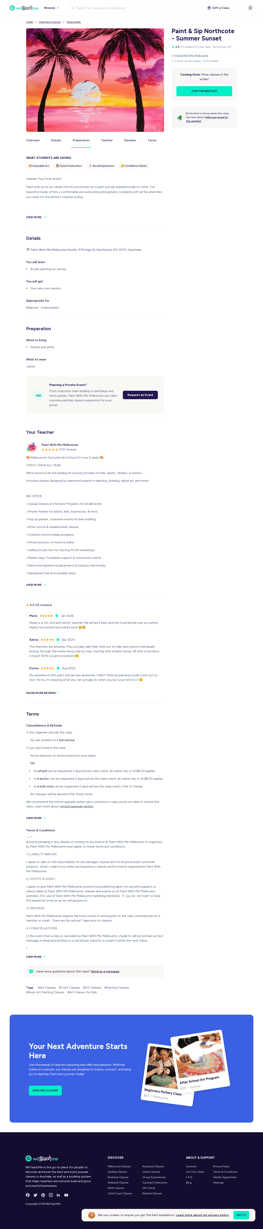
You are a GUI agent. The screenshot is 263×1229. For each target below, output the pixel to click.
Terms (152, 140)
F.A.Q (189, 1177)
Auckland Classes (153, 1166)
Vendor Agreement (224, 1177)
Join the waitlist (204, 91)
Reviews (130, 140)
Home (29, 22)
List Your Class (195, 1171)
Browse (49, 8)
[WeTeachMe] (24, 8)
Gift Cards (148, 1188)
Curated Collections (154, 1182)
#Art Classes (47, 987)
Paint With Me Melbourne (191, 55)
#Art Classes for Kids (82, 992)
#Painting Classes (116, 987)
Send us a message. (105, 971)
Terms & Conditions (225, 1171)
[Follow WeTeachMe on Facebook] (27, 1195)
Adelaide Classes (118, 1182)
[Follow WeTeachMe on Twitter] (35, 1195)
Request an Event (140, 395)
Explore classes (45, 1090)
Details (56, 140)
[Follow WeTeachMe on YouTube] (66, 1195)
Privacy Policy (221, 1166)
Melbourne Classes (119, 1166)
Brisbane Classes (118, 1177)
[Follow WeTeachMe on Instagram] (51, 1195)
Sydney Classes (117, 1171)
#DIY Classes (92, 987)
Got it (241, 1215)
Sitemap (218, 1182)
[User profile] (250, 8)
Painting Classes (50, 22)
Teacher (107, 140)
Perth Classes (116, 1188)
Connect (191, 1166)
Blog (189, 1182)
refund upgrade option (76, 806)
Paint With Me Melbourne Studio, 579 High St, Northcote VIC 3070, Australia (86, 250)
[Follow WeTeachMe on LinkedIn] (58, 1195)
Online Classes (151, 1171)
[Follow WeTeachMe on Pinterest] (43, 1195)
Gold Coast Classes (120, 1193)
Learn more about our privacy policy (202, 1215)
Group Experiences (154, 1177)
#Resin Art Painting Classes (45, 992)
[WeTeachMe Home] (60, 1158)
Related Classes (152, 1193)
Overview (33, 140)
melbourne (74, 22)
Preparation (81, 140)
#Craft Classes (69, 987)
